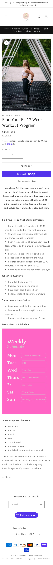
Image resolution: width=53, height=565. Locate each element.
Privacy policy (29, 559)
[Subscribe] (41, 504)
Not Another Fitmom (25, 555)
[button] (6, 17)
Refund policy (16, 559)
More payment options (27, 181)
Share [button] (8, 477)
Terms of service (44, 559)
